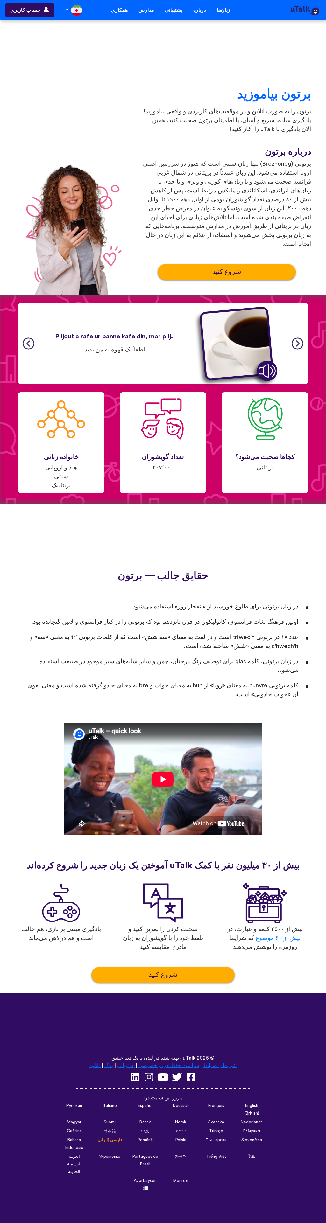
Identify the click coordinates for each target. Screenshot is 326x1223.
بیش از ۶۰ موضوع (278, 938)
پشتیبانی (173, 10)
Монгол (180, 1180)
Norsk (180, 1122)
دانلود (95, 1065)
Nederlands (252, 1122)
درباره (199, 10)
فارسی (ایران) (109, 1140)
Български (216, 1140)
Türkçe (216, 1131)
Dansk (145, 1122)
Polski (180, 1140)
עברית (181, 1131)
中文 (145, 1131)
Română (145, 1140)
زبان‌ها (223, 10)
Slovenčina (251, 1140)
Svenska (216, 1122)
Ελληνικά (251, 1131)
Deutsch (181, 1105)
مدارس (146, 10)
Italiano (110, 1105)
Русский (74, 1105)
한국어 (180, 1156)
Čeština (74, 1131)
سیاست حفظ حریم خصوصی (168, 1065)
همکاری (119, 10)
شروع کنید (226, 271)
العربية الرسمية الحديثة (74, 1164)
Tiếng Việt (216, 1156)
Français (216, 1105)
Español (145, 1105)
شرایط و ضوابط (220, 1065)
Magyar (74, 1122)
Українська (109, 1156)
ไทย (252, 1156)
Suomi (110, 1122)
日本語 (109, 1131)
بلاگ (108, 1065)
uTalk (189, 1057)
